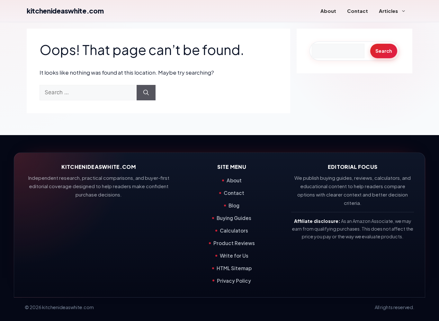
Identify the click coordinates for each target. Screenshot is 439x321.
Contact (357, 11)
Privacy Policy (234, 281)
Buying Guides (234, 218)
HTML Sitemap (234, 268)
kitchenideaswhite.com (65, 10)
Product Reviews (234, 243)
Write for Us (234, 255)
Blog (233, 205)
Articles (388, 11)
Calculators (234, 230)
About (328, 11)
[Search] (146, 92)
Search (383, 51)
